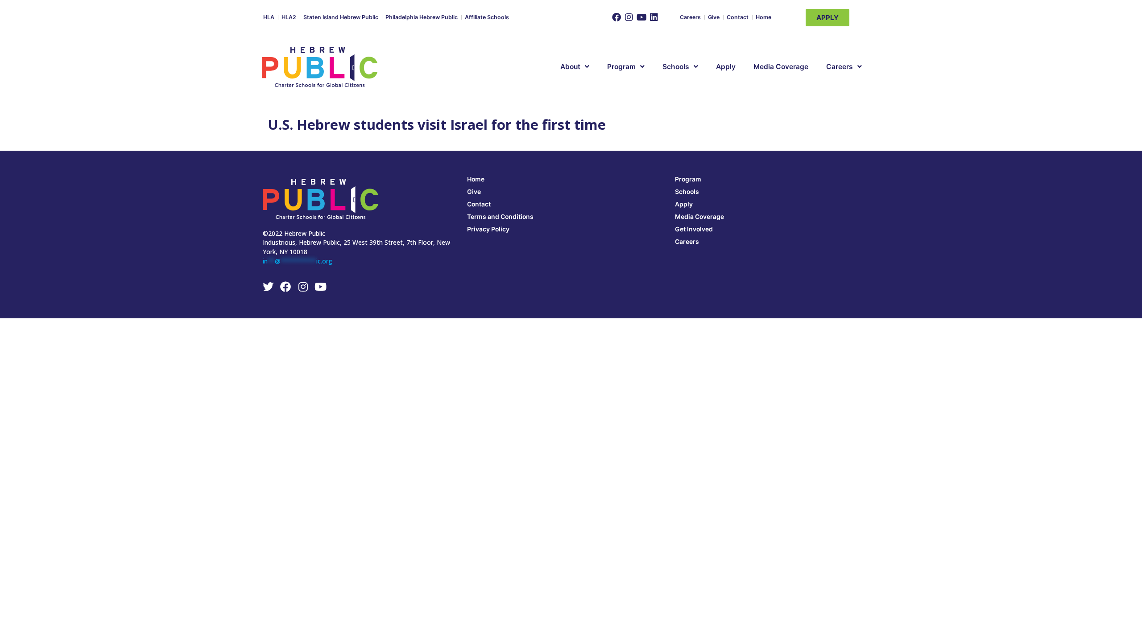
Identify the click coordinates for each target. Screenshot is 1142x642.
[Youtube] (641, 17)
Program (688, 179)
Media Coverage (780, 66)
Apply (726, 66)
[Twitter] (268, 286)
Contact (738, 17)
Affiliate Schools (487, 17)
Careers (690, 17)
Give (714, 17)
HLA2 (288, 17)
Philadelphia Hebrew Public (421, 17)
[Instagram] (629, 17)
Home (763, 17)
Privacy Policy (488, 229)
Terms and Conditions (500, 216)
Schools (675, 66)
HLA (268, 17)
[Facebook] (616, 17)
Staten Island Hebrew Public (340, 17)
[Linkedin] (654, 17)
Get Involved (694, 229)
